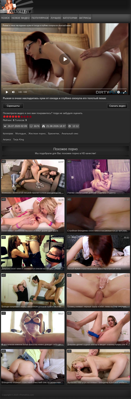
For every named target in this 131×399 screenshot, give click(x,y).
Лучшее (56, 18)
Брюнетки (53, 133)
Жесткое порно (37, 133)
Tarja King (18, 139)
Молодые (20, 133)
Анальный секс (70, 133)
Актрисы (85, 18)
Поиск (5, 18)
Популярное (40, 18)
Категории (70, 18)
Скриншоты (13, 105)
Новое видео (21, 18)
